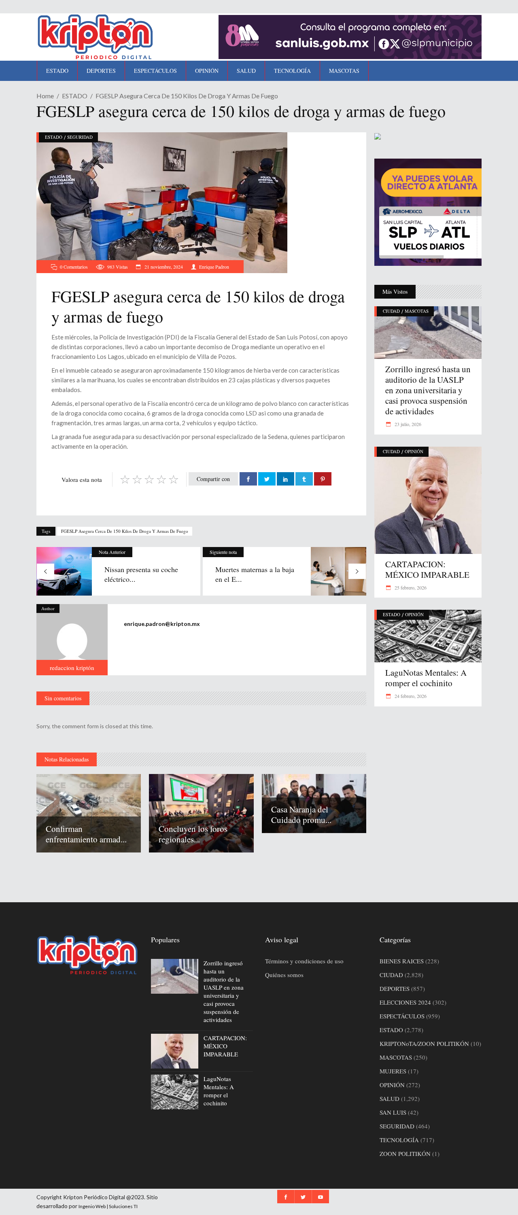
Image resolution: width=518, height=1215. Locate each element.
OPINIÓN (414, 451)
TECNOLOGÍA (399, 1140)
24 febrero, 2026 (410, 696)
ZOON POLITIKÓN (405, 1153)
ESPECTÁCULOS (402, 1016)
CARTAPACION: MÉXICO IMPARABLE (427, 569)
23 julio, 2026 (407, 424)
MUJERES (393, 1071)
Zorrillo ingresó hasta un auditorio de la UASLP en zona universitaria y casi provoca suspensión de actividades (428, 390)
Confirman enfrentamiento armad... (86, 834)
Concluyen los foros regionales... (193, 834)
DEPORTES (395, 988)
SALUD (389, 1098)
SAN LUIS (393, 1112)
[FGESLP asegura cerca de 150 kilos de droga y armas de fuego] (72, 639)
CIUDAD (391, 311)
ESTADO (74, 96)
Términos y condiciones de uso (304, 961)
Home (45, 96)
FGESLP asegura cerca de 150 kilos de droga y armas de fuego (124, 531)
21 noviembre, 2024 (163, 266)
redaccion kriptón (72, 668)
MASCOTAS (417, 311)
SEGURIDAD (80, 137)
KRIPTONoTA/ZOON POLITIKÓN (424, 1043)
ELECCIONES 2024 (405, 1002)
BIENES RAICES (402, 961)
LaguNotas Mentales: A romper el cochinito (426, 678)
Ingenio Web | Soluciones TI (108, 1206)
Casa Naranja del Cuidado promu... (301, 814)
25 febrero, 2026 (410, 587)
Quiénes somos (284, 975)
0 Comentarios (74, 266)
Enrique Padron (214, 266)
